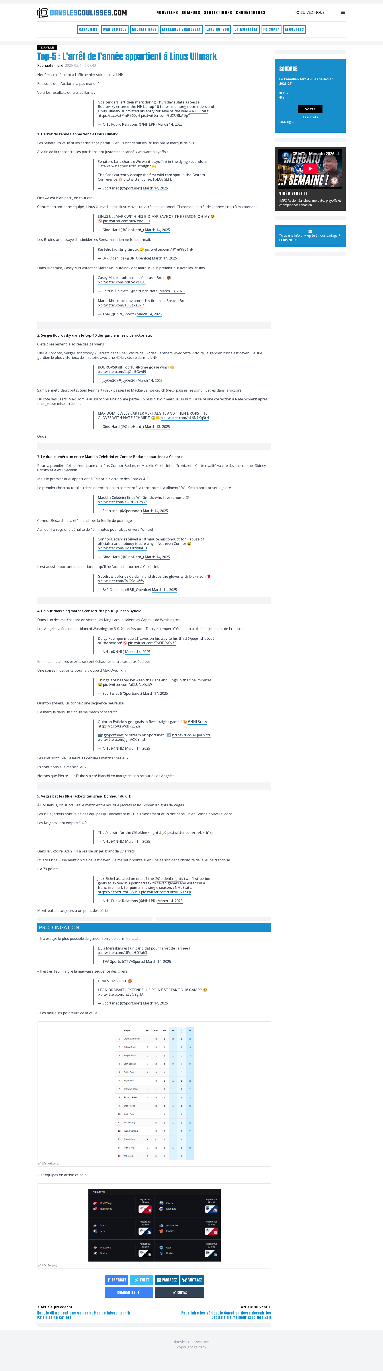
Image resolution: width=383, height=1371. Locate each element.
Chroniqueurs (251, 13)
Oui (285, 93)
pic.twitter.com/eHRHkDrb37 (122, 501)
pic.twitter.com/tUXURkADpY (165, 115)
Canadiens (88, 29)
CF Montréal (246, 29)
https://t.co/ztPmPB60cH (119, 115)
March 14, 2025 (170, 124)
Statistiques (218, 13)
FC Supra (271, 29)
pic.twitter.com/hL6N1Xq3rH (185, 417)
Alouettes (294, 29)
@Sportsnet (114, 735)
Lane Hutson (217, 29)
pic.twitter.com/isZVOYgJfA (120, 994)
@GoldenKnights (146, 832)
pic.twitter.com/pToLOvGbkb (147, 179)
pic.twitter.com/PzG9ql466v (121, 580)
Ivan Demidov (115, 29)
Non (286, 98)
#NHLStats (198, 111)
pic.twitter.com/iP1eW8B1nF (169, 249)
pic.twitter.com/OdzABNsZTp (166, 891)
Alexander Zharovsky (181, 29)
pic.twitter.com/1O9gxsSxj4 (121, 305)
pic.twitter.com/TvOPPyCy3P (152, 642)
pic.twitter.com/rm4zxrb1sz (190, 832)
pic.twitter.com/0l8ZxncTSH (126, 220)
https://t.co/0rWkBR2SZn (119, 726)
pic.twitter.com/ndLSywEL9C (122, 282)
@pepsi (193, 638)
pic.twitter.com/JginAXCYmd (121, 739)
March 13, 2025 (172, 291)
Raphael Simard (50, 65)
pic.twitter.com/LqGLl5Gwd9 (122, 371)
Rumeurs (191, 13)
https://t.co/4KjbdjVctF (191, 735)
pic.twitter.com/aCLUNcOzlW (127, 684)
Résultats (310, 117)
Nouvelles (167, 13)
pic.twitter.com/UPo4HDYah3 (122, 952)
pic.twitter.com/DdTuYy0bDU (122, 548)
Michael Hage (144, 29)
